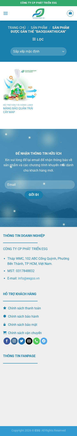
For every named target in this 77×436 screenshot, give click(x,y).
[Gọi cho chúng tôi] (36, 341)
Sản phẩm (39, 28)
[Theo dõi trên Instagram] (14, 341)
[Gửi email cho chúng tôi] (29, 341)
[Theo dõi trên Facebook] (6, 341)
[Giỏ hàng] (70, 13)
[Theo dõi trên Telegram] (43, 341)
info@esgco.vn (29, 278)
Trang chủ (17, 28)
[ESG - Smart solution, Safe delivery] (39, 13)
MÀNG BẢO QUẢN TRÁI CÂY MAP (18, 110)
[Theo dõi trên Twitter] (21, 341)
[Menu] (5, 13)
